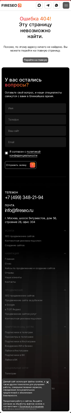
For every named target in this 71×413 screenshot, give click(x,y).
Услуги (9, 230)
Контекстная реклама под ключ (23, 240)
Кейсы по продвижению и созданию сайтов (30, 268)
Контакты (10, 281)
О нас (8, 263)
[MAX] (39, 5)
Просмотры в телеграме (19, 336)
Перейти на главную (35, 59)
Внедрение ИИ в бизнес (19, 345)
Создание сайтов (15, 245)
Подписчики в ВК (15, 355)
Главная (9, 258)
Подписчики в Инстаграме (20, 341)
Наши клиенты (13, 277)
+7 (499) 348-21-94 (24, 197)
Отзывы (9, 272)
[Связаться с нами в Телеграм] (48, 5)
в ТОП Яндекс (13, 309)
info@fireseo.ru (19, 210)
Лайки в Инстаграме (16, 350)
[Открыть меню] (66, 5)
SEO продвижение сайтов (20, 236)
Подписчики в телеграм (19, 332)
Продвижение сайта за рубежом (23, 300)
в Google (10, 304)
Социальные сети (16, 368)
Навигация (12, 253)
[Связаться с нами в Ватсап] (56, 5)
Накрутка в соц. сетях (19, 327)
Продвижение (14, 290)
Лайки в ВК (11, 359)
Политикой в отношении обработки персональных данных (23, 408)
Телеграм (10, 373)
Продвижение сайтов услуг (20, 313)
